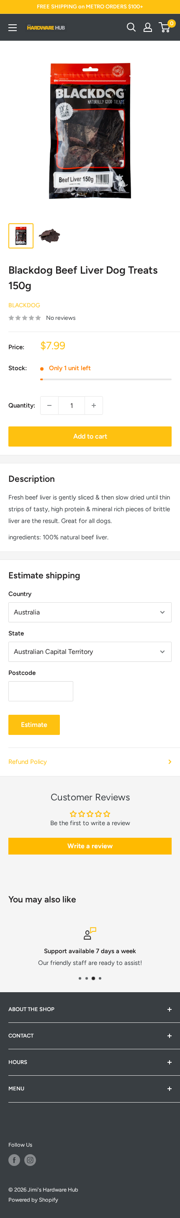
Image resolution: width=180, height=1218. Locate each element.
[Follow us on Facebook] (14, 1160)
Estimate (34, 725)
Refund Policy (27, 762)
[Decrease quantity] (49, 405)
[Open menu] (12, 27)
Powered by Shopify (33, 1200)
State (16, 633)
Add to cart (90, 436)
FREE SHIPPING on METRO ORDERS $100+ (90, 6)
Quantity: (21, 405)
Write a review (90, 846)
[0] (164, 27)
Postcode (22, 673)
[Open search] (131, 27)
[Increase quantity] (94, 405)
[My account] (148, 27)
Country (19, 594)
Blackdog (24, 305)
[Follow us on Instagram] (30, 1160)
